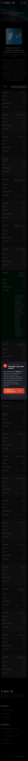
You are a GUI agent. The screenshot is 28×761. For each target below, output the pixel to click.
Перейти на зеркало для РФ (15, 390)
